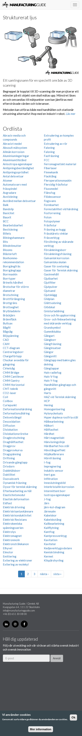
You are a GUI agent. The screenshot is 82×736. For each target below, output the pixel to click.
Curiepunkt (10, 405)
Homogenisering (54, 409)
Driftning (9, 458)
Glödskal (49, 307)
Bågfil (6, 327)
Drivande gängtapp (15, 462)
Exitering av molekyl (16, 564)
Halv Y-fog (51, 380)
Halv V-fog (51, 376)
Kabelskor (50, 515)
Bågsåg (8, 331)
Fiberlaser (50, 168)
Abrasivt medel (12, 143)
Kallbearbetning (54, 523)
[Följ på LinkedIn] (6, 624)
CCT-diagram (11, 348)
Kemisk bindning (54, 552)
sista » (57, 574)
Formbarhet (51, 205)
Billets (7, 233)
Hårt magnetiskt (54, 437)
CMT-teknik (10, 388)
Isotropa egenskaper (57, 495)
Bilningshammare (14, 237)
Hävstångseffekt (54, 450)
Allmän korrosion (13, 152)
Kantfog (49, 531)
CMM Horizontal (13, 384)
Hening (48, 405)
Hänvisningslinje (54, 442)
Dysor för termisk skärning (20, 486)
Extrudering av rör (55, 143)
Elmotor (8, 552)
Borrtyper (9, 278)
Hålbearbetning (54, 421)
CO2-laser (9, 393)
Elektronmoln (11, 540)
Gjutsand (49, 290)
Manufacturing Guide (24, 5)
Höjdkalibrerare (54, 454)
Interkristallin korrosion (59, 486)
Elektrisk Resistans (15, 519)
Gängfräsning (52, 344)
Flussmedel (51, 188)
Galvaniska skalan (55, 262)
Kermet (48, 556)
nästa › (44, 574)
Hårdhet (49, 433)
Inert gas (49, 474)
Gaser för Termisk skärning (61, 270)
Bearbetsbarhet (13, 225)
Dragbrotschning (14, 437)
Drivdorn (8, 466)
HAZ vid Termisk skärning (60, 397)
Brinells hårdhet (13, 282)
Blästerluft (10, 254)
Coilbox (8, 401)
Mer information (40, 729)
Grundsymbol (52, 327)
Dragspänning (12, 454)
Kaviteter (50, 544)
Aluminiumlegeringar (16, 156)
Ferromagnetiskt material (60, 164)
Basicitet (8, 213)
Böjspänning (11, 335)
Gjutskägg (50, 295)
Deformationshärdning (17, 409)
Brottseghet (11, 307)
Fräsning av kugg (55, 229)
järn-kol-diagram (54, 507)
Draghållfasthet (13, 442)
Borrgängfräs (11, 266)
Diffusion (9, 425)
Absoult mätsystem (15, 147)
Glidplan (49, 299)
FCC (46, 160)
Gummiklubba (52, 331)
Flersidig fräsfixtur (56, 184)
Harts (47, 393)
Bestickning (10, 229)
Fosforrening (52, 213)
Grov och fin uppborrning (60, 315)
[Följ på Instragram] (15, 624)
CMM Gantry (11, 380)
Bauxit (7, 217)
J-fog (47, 499)
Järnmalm (50, 511)
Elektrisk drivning (14, 507)
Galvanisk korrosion (56, 258)
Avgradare (9, 192)
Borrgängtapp (12, 270)
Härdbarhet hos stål (56, 446)
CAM (6, 344)
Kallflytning (51, 527)
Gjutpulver (50, 286)
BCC (6, 221)
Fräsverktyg (51, 237)
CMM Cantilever (13, 376)
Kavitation (50, 540)
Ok (73, 717)
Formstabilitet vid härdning (61, 209)
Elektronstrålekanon (16, 544)
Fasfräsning (51, 156)
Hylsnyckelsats (53, 413)
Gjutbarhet (51, 278)
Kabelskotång (52, 519)
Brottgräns (10, 303)
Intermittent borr (55, 491)
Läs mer (71, 113)
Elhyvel (7, 548)
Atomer (7, 180)
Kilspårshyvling (54, 560)
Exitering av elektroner (17, 560)
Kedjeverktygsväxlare (58, 548)
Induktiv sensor (53, 470)
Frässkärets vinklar (56, 233)
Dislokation (10, 429)
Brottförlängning (14, 299)
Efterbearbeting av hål (17, 491)
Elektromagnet (12, 535)
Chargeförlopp (12, 356)
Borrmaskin (10, 274)
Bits (5, 241)
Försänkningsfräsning (58, 254)
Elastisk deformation (16, 499)
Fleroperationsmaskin (58, 180)
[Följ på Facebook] (24, 624)
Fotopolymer (52, 221)
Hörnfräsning (52, 458)
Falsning (49, 147)
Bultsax (8, 323)
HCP (47, 401)
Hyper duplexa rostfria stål (61, 417)
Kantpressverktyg (55, 535)
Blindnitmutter (12, 245)
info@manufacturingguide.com (19, 610)
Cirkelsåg (9, 368)
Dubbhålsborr (11, 470)
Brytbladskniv (11, 311)
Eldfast (7, 503)
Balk (5, 205)
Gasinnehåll (51, 274)
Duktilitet (9, 474)
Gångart (49, 335)
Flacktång (50, 176)
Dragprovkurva (13, 450)
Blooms (7, 250)
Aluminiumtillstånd (14, 160)
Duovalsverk (11, 478)
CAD (6, 339)
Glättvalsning (52, 303)
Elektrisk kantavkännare (18, 511)
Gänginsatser (52, 348)
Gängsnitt (50, 356)
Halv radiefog (52, 372)
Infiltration (51, 478)
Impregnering (52, 466)
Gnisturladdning (54, 311)
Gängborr (50, 339)
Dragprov (9, 446)
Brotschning (10, 295)
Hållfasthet (51, 429)
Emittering (9, 556)
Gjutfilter (50, 282)
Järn (46, 503)
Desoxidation (11, 421)
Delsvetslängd (12, 417)
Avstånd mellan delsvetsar (19, 201)
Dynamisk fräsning (15, 482)
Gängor (49, 352)
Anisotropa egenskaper (17, 164)
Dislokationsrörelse (15, 433)
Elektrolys (9, 531)
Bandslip (8, 209)
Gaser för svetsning (56, 266)
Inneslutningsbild (55, 482)
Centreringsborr (13, 352)
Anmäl (57, 658)
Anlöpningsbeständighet (18, 168)
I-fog (47, 462)
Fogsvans (50, 201)
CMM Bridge (11, 372)
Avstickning (10, 196)
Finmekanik (51, 172)
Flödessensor (52, 196)
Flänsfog (49, 192)
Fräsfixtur (50, 225)
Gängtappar (51, 368)
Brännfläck (9, 319)
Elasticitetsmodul (14, 495)
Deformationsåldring (16, 413)
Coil (5, 397)
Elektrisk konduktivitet (17, 515)
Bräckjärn (9, 315)
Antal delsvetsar (13, 176)
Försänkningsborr (55, 250)
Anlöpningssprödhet (16, 172)
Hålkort (49, 425)
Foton (47, 217)
